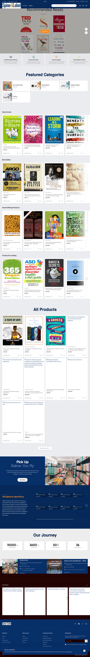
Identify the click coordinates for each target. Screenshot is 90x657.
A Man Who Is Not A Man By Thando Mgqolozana (11, 392)
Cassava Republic (27, 240)
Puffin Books (69, 238)
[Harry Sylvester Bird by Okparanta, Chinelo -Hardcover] (54, 225)
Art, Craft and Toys (18, 85)
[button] (86, 32)
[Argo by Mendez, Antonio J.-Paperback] (12, 177)
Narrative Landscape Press (8, 240)
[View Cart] (86, 5)
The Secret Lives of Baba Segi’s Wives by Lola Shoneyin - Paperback (33, 243)
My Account (25, 633)
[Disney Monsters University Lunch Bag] (12, 416)
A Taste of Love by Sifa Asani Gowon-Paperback (11, 349)
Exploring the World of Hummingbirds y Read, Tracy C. (55, 390)
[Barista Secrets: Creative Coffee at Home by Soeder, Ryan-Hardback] (54, 273)
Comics (15, 96)
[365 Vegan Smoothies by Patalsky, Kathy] (12, 273)
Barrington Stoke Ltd (72, 346)
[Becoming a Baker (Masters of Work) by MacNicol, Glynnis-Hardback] (75, 273)
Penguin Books (6, 192)
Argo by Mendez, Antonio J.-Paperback (9, 195)
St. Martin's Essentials (29, 389)
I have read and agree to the (76, 644)
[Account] (80, 5)
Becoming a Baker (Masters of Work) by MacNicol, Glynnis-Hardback (75, 291)
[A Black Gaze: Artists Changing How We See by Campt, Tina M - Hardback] (34, 416)
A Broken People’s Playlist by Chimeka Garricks (55, 349)
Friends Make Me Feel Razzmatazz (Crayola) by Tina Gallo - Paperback (32, 145)
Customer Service (48, 633)
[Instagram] (78, 623)
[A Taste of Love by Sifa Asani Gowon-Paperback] (12, 330)
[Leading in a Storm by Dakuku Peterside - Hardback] (54, 129)
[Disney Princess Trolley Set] (77, 373)
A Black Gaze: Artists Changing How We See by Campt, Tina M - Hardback (34, 435)
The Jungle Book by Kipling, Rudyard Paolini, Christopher (75, 241)
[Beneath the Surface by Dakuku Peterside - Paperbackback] (75, 129)
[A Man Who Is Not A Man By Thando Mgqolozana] (12, 373)
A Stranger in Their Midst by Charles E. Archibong (33, 349)
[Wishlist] (83, 5)
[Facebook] (75, 623)
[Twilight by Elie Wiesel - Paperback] (56, 597)
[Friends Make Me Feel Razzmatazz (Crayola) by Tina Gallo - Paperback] (33, 129)
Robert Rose (26, 288)
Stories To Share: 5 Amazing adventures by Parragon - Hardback (11, 147)
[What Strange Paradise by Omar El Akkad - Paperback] (35, 598)
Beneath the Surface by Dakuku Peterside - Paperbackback (74, 145)
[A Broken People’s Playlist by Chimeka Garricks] (56, 330)
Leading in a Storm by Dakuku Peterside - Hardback (52, 145)
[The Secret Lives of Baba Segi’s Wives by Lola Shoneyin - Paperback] (33, 225)
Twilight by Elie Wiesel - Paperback (66, 595)
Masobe (48, 346)
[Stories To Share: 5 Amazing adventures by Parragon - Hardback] (12, 129)
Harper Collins (27, 192)
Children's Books (75, 85)
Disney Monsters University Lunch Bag (12, 432)
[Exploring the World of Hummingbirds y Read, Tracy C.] (56, 373)
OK (84, 650)
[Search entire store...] (75, 5)
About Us (4, 633)
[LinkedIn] (86, 623)
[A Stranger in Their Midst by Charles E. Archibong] (34, 330)
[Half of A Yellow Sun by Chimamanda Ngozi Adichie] (12, 225)
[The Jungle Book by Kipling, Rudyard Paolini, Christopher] (75, 224)
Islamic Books (45, 85)
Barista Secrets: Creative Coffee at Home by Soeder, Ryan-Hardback (54, 289)
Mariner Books (48, 240)
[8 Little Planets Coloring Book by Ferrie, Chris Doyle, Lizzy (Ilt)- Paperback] (77, 330)
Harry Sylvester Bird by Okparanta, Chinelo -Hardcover (54, 243)
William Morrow (48, 192)
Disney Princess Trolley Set (74, 389)
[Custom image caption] (42, 495)
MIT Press (26, 432)
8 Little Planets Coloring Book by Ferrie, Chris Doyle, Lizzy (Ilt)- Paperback (77, 349)
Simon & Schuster (70, 288)
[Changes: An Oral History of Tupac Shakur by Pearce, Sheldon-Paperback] (13, 598)
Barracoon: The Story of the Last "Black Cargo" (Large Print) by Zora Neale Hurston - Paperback (32, 195)
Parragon (5, 144)
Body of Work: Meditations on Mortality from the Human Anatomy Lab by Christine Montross (75, 193)
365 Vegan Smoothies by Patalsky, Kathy (11, 291)
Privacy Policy (69, 651)
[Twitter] (82, 623)
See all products (44, 448)
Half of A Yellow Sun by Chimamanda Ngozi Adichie (11, 243)
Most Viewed (5, 584)
